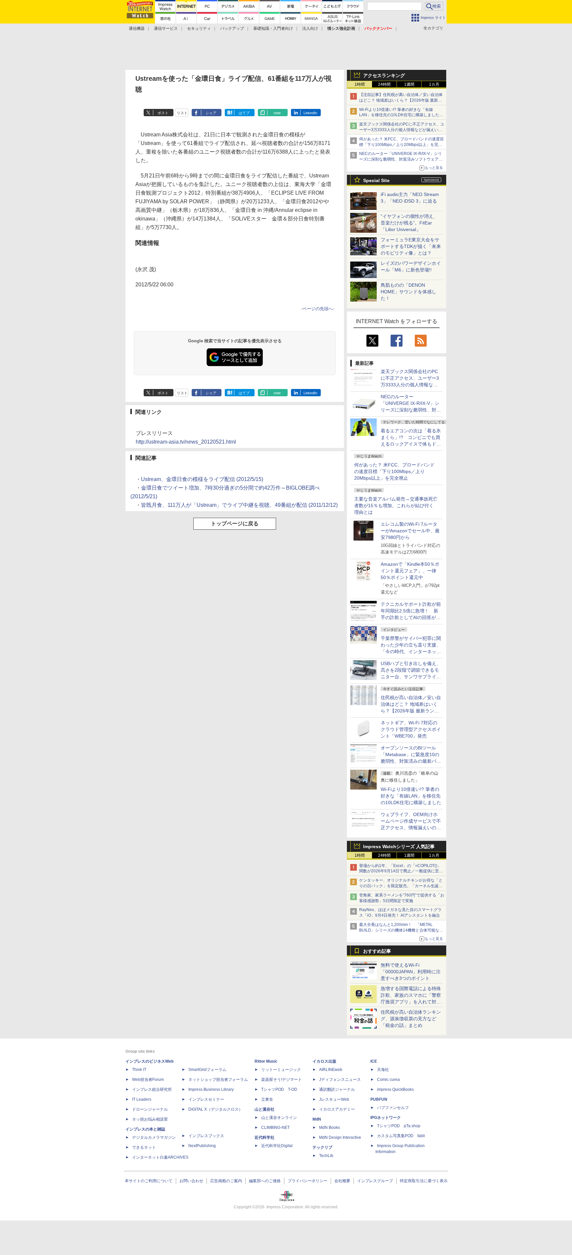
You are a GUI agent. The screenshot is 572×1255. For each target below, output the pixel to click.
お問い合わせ (191, 1181)
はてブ (244, 113)
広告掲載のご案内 (226, 1181)
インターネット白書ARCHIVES (160, 1157)
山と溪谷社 (264, 1109)
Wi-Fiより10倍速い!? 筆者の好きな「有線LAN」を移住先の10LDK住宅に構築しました (411, 796)
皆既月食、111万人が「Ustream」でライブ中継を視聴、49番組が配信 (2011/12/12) (239, 505)
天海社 (383, 1069)
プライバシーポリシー (307, 1181)
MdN (316, 1119)
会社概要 (342, 1181)
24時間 (384, 84)
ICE (373, 1061)
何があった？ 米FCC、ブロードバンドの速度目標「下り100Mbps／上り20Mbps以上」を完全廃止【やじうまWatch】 (401, 145)
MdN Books (329, 1127)
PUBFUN (378, 1099)
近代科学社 (264, 1137)
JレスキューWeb (334, 1099)
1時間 (360, 84)
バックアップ (232, 28)
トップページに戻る (235, 523)
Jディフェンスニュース (340, 1079)
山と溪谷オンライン (279, 1117)
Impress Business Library (211, 1089)
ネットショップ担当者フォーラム (218, 1079)
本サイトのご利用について (148, 1181)
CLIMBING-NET (275, 1127)
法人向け (310, 28)
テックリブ (322, 1147)
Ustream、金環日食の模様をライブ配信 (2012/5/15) (202, 479)
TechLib (326, 1155)
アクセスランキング (384, 75)
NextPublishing (202, 1145)
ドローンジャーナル (150, 1109)
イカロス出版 (324, 1061)
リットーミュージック (281, 1069)
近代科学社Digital (277, 1145)
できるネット (144, 1147)
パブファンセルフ (393, 1107)
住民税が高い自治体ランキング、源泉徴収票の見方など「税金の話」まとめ (411, 1018)
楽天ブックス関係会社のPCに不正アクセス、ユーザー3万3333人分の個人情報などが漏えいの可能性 (401, 130)
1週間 (409, 84)
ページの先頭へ (318, 308)
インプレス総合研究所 (152, 1089)
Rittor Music (266, 1061)
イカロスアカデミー (337, 1109)
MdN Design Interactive (340, 1137)
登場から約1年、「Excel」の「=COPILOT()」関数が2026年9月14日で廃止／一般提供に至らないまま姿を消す (401, 871)
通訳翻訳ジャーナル (337, 1089)
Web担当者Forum (148, 1079)
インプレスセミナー (206, 1099)
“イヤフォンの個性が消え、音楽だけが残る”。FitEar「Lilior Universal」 (409, 223)
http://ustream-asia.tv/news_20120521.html (186, 442)
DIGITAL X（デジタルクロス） (215, 1109)
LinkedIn (310, 113)
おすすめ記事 (377, 951)
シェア (211, 113)
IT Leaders (141, 1099)
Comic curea (388, 1079)
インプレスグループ (375, 1181)
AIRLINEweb (330, 1069)
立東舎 (267, 1099)
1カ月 (434, 84)
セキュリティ (199, 28)
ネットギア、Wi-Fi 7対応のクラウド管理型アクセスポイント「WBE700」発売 (411, 729)
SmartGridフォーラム (207, 1069)
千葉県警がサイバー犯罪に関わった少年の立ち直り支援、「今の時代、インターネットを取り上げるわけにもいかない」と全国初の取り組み (411, 651)
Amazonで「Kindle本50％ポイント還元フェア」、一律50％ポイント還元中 (410, 570)
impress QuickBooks (395, 1089)
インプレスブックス (206, 1136)
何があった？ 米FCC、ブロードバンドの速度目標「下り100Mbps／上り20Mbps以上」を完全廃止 (394, 471)
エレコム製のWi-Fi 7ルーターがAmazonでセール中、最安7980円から (410, 530)
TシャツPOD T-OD (279, 1089)
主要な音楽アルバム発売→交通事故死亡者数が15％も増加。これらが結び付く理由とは (396, 505)
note (277, 113)
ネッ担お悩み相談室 (150, 1119)
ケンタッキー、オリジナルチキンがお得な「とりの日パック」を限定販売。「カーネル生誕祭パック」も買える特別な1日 (401, 886)
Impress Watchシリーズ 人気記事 (399, 846)
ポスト (163, 113)
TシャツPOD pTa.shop (398, 1126)
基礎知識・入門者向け (273, 28)
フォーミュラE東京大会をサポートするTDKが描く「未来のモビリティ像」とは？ (411, 246)
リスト (182, 113)
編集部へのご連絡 (265, 1181)
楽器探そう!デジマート (281, 1079)
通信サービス (166, 28)
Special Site (376, 180)
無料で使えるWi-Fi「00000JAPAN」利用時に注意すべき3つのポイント (411, 971)
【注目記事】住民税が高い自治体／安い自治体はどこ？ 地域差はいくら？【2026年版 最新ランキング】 (401, 100)
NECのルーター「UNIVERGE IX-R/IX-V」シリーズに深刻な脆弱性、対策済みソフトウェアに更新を (401, 159)
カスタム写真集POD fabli (401, 1136)
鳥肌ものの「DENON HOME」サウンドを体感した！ (408, 291)
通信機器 (137, 28)
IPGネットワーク (385, 1117)
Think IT (139, 1069)
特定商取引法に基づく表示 (424, 1181)
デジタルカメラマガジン (154, 1137)
